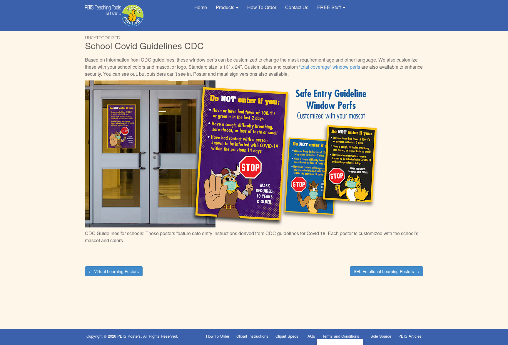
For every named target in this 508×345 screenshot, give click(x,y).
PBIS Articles (410, 336)
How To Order (261, 7)
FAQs (310, 336)
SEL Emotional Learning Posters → (386, 271)
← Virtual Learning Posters (114, 271)
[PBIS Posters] (114, 15)
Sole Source (380, 336)
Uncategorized (102, 37)
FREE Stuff (329, 7)
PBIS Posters (129, 336)
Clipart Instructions (252, 336)
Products (225, 7)
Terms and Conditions (341, 336)
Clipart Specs (286, 336)
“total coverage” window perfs (329, 66)
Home (200, 7)
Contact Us (296, 7)
